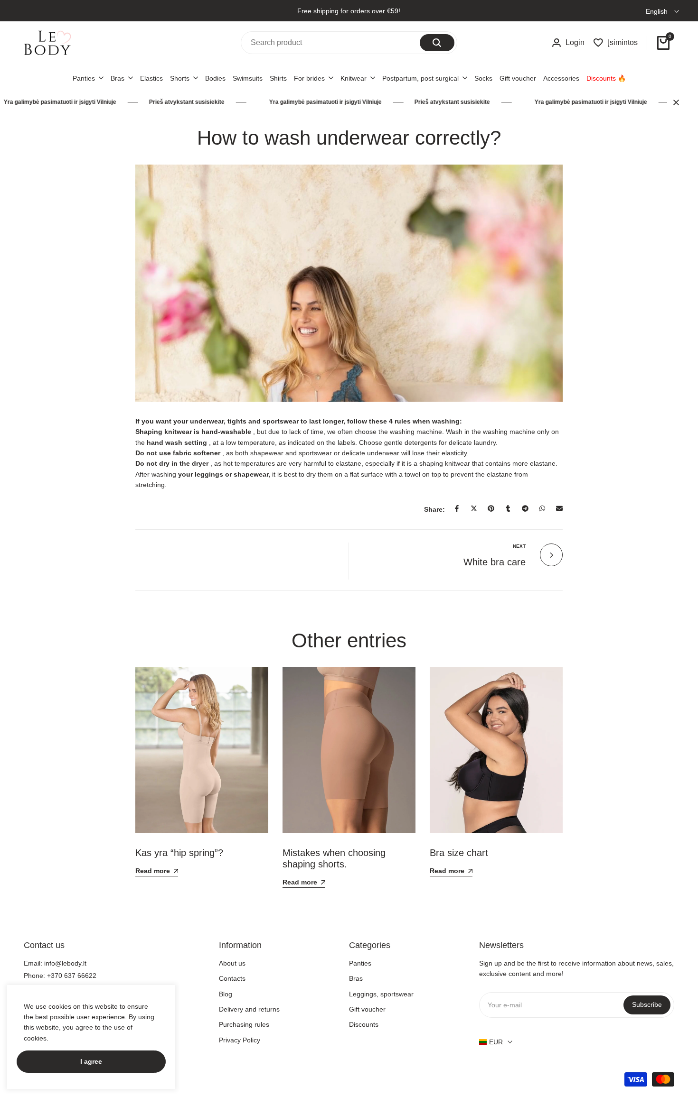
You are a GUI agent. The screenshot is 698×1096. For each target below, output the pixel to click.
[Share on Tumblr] (508, 508)
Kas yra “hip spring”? (179, 852)
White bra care (494, 562)
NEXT (519, 546)
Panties (360, 963)
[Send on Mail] (559, 508)
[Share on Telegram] (525, 508)
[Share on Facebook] (456, 508)
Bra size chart (459, 852)
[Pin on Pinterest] (491, 508)
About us (232, 963)
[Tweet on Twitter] (474, 508)
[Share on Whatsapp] (542, 508)
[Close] (674, 102)
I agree (91, 1061)
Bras (356, 978)
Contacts (232, 978)
